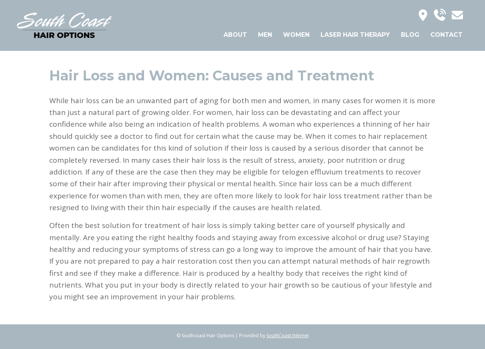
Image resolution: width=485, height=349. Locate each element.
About (235, 34)
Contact (446, 34)
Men (265, 34)
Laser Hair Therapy (355, 34)
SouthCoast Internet (287, 335)
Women (296, 34)
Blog (410, 34)
